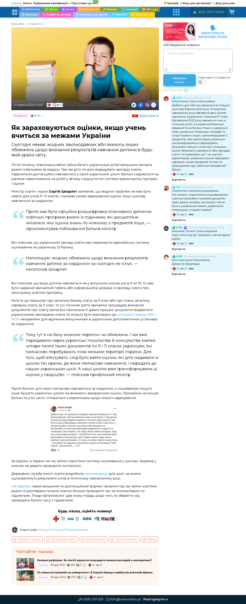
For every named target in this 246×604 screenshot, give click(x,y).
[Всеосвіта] (14, 12)
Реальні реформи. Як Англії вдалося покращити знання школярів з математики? (94, 560)
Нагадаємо (20, 486)
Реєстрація (215, 12)
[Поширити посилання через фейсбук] (140, 105)
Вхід (201, 12)
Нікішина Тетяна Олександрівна (63, 529)
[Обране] (153, 105)
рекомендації (96, 474)
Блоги (27, 3)
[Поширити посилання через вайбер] (147, 105)
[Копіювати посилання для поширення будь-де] (134, 105)
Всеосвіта (17, 24)
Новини (16, 3)
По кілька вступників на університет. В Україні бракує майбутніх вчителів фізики (95, 572)
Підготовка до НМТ (85, 3)
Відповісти (178, 180)
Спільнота (35, 24)
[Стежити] (84, 565)
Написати (179, 80)
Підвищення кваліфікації (51, 3)
